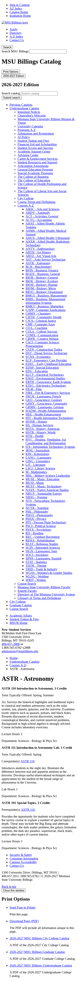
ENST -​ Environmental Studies (45, 378)
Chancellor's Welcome (32, 115)
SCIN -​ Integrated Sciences (43, 547)
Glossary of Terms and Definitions (39, 598)
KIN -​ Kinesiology (37, 454)
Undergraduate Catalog (24, 108)
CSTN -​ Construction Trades (44, 349)
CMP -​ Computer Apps (40, 324)
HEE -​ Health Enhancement (43, 414)
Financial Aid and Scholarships (37, 144)
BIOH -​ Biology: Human (41, 284)
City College (26, 198)
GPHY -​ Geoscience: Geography (46, 403)
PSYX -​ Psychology (38, 529)
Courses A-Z (18, 665)
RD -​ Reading (34, 533)
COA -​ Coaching (36, 328)
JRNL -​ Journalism (37, 450)
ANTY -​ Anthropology (40, 248)
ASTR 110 (27, 761)
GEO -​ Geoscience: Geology (44, 400)
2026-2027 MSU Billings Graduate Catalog (37, 952)
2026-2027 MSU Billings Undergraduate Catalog (41, 965)
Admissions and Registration (36, 133)
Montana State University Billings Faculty (44, 587)
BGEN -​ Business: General (43, 274)
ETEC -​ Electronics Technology (46, 385)
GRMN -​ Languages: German (45, 407)
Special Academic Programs (35, 173)
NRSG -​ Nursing (36, 497)
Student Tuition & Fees (24, 619)
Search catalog (11, 93)
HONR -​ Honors (36, 421)
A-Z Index (16, 36)
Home (13, 658)
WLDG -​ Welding (37, 576)
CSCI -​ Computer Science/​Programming (42, 344)
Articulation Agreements (33, 166)
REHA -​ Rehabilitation (40, 540)
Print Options (10, 71)
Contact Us (17, 40)
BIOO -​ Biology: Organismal (44, 292)
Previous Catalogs (21, 104)
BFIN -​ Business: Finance (42, 270)
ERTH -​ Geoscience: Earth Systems (48, 382)
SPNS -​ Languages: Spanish (43, 558)
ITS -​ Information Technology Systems (50, 446)
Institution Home (20, 15)
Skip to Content (19, 5)
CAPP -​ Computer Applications (45, 310)
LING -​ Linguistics (38, 461)
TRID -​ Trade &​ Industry (41, 569)
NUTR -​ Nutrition (37, 508)
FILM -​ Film (34, 389)
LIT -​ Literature (35, 464)
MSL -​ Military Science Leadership (48, 475)
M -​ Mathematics (36, 472)
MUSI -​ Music (35, 482)
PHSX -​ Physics (36, 519)
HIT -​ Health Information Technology (49, 418)
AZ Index (16, 8)
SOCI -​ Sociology (37, 555)
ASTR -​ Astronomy (38, 263)
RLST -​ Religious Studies (42, 544)
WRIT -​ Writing (36, 580)
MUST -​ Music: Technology (44, 486)
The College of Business (33, 176)
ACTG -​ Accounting (39, 220)
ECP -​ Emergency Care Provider (46, 360)
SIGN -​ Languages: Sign (41, 551)
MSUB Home (18, 623)
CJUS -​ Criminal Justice (41, 320)
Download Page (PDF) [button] (24, 921)
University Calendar (30, 126)
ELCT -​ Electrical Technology (45, 374)
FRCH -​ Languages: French (43, 396)
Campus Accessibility (23, 862)
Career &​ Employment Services (38, 158)
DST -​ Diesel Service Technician (46, 353)
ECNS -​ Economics (38, 356)
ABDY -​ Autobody (38, 212)
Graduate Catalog (21, 605)
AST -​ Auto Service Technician (45, 259)
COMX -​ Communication (42, 335)
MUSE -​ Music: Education (42, 479)
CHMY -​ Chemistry (38, 313)
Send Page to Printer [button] (22, 907)
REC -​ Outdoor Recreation (43, 537)
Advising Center (28, 155)
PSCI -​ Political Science (41, 526)
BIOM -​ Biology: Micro (41, 288)
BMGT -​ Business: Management (46, 295)
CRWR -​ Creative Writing (42, 338)
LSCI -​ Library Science (40, 468)
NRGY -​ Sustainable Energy (44, 493)
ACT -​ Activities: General (42, 216)
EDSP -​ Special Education (42, 367)
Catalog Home (19, 12)
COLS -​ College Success (41, 331)
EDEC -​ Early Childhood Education (48, 364)
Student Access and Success (35, 148)
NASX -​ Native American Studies (47, 490)
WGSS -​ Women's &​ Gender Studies (49, 573)
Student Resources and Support (37, 162)
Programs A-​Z (27, 130)
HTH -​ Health (34, 436)
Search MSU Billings (15, 51)
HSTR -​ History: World (40, 432)
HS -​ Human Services (39, 425)
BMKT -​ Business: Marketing (44, 306)
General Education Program (35, 169)
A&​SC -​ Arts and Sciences (42, 209)
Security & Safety (21, 855)
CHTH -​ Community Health (43, 317)
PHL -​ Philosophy (37, 511)
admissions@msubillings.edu (20, 651)
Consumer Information (24, 858)
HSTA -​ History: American (43, 428)
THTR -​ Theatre (36, 565)
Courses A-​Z (26, 205)
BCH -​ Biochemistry (39, 266)
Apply (14, 29)
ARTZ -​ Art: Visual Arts (41, 256)
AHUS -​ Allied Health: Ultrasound (48, 238)
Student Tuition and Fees (33, 140)
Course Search (27, 583)
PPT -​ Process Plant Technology (46, 522)
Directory (16, 33)
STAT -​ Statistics (36, 562)
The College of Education (34, 180)
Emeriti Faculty (27, 591)
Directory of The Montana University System (46, 594)
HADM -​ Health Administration (46, 410)
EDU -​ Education (37, 371)
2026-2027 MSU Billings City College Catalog (39, 938)
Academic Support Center (34, 151)
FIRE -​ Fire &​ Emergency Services (48, 392)
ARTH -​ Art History (38, 252)
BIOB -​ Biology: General (42, 277)
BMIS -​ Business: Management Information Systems (45, 300)
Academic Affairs (21, 615)
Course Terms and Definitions (36, 202)
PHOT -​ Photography (39, 515)
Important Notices (29, 112)
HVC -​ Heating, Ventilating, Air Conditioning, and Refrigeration (46, 441)
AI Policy (24, 137)
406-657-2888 (11, 644)
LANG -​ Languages (38, 457)
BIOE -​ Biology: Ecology (42, 281)
